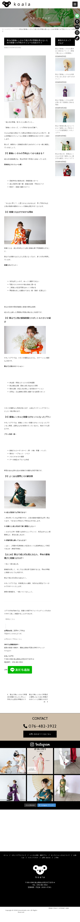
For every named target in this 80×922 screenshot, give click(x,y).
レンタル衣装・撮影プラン (38, 855)
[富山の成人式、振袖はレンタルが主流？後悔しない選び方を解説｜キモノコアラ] (65, 170)
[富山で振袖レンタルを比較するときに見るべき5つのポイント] (65, 90)
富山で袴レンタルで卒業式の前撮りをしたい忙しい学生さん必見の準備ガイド (17, 696)
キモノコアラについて (19, 855)
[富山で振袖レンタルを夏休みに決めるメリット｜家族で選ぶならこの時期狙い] (65, 65)
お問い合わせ (46, 857)
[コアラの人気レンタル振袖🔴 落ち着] (67, 761)
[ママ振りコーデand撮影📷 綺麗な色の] (40, 788)
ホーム (6, 855)
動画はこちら (10, 619)
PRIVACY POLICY (53, 908)
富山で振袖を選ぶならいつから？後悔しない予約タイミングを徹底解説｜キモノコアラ (64, 129)
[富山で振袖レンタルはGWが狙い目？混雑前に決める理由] (65, 116)
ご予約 (56, 857)
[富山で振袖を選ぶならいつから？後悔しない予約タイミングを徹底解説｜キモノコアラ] (65, 144)
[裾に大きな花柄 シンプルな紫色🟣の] (13, 788)
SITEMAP (61, 908)
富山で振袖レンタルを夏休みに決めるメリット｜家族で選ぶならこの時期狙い (64, 51)
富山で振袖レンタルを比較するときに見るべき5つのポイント (65, 76)
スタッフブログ (33, 857)
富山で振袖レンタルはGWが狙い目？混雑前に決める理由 (64, 102)
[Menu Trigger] (75, 4)
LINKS (67, 908)
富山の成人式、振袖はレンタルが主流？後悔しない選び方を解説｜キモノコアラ (64, 156)
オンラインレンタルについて (60, 855)
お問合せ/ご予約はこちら (13, 639)
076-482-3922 (42, 726)
